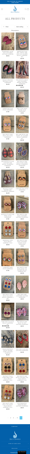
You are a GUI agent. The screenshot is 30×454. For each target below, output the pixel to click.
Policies (15, 448)
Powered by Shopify (15, 452)
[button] (19, 85)
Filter (7, 27)
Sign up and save (14, 443)
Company (14, 426)
